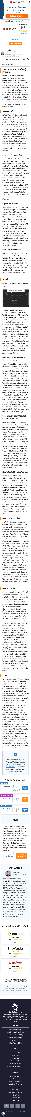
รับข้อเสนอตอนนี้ (16, 16)
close (28, 2)
